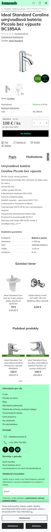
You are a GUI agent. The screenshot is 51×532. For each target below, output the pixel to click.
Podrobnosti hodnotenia (12, 37)
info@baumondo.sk (17, 436)
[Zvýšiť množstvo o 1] (46, 123)
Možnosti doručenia (10, 108)
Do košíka (25, 133)
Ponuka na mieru (10, 398)
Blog (4, 401)
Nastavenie (24, 518)
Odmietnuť (13, 526)
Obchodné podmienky (12, 405)
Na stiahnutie (8, 420)
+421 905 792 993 (17, 442)
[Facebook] (5, 449)
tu (32, 511)
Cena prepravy (9, 416)
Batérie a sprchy (39, 238)
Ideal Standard (16, 40)
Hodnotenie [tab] (34, 157)
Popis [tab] (12, 157)
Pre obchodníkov (10, 424)
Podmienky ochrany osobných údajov (19, 409)
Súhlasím (36, 526)
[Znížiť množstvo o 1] (34, 123)
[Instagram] (11, 449)
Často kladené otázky (12, 413)
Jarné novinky (8, 462)
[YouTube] (18, 449)
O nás (5, 394)
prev (3, 348)
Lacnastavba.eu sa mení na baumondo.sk (21, 468)
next (48, 348)
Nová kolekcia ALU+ (11, 465)
